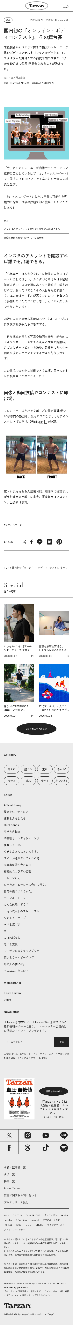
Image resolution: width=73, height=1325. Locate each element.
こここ (28, 1225)
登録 (62, 1042)
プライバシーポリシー (14, 1229)
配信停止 (43, 1058)
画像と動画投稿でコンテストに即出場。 (25, 237)
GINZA (64, 1215)
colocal (35, 1220)
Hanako (8, 1220)
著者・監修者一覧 (15, 1167)
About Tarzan (12, 1188)
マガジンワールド (55, 1225)
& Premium (21, 1220)
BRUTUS (17, 1215)
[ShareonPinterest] (59, 542)
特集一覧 (9, 1181)
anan (6, 1215)
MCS (18, 1225)
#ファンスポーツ (13, 524)
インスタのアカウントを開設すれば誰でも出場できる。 (33, 229)
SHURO (39, 1225)
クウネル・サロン (51, 1220)
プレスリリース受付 (16, 1202)
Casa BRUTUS (33, 1215)
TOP (6, 567)
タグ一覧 (9, 1174)
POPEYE (8, 1225)
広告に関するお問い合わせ (20, 1195)
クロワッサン (50, 1215)
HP (41, 422)
